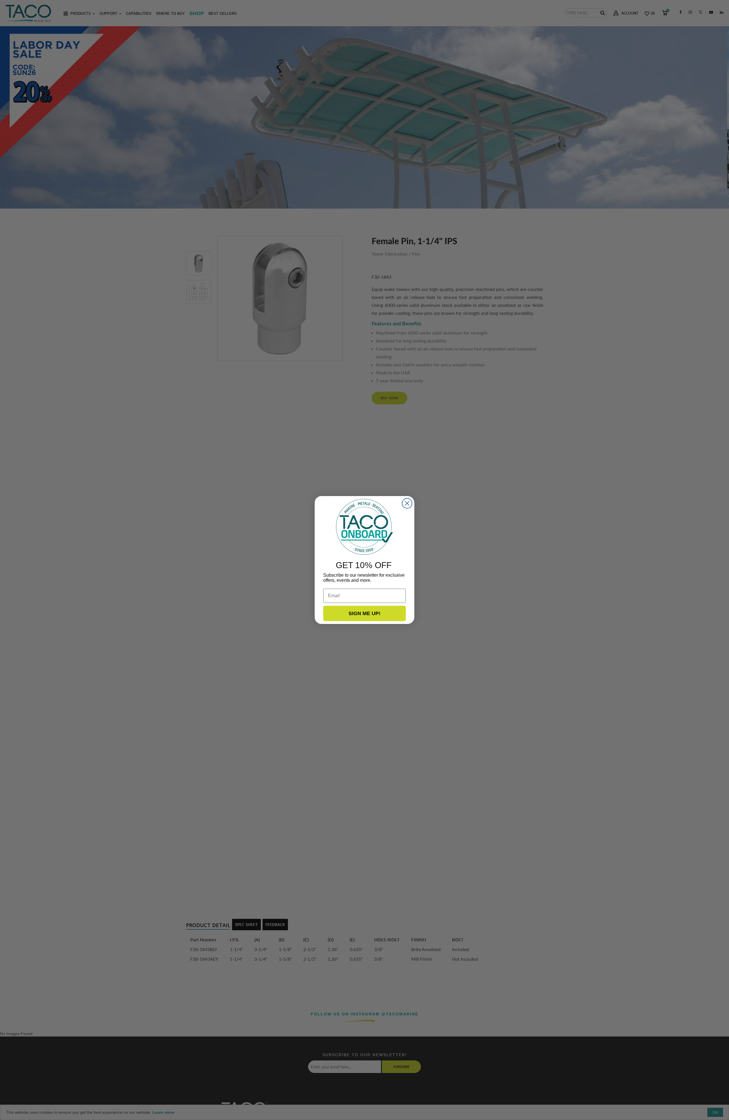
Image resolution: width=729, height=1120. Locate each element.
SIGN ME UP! (364, 613)
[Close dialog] (407, 503)
